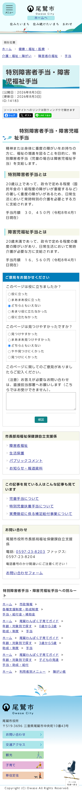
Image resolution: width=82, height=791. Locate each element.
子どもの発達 (49, 659)
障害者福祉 (18, 445)
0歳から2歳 (48, 626)
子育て (11, 765)
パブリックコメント (26, 460)
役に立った (19, 294)
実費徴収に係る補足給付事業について (40, 513)
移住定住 (12, 775)
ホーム (7, 49)
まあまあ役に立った (26, 299)
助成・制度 (11, 631)
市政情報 (26, 604)
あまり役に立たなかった (29, 311)
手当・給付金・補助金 (19, 614)
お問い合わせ (16, 734)
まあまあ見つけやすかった (31, 339)
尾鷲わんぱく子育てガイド (39, 621)
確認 (41, 419)
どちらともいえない (26, 305)
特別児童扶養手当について (31, 506)
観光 (9, 755)
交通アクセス (16, 744)
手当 (68, 56)
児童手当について (24, 498)
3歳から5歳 (48, 643)
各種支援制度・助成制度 (21, 609)
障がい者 (59, 671)
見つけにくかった (24, 357)
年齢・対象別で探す (17, 626)
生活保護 (16, 453)
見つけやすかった (24, 334)
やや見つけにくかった (27, 351)
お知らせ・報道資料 (26, 468)
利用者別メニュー (33, 671)
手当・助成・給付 (16, 664)
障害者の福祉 (48, 56)
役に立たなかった (24, 317)
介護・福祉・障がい (17, 56)
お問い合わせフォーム (24, 573)
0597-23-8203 (30, 551)
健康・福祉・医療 (32, 49)
